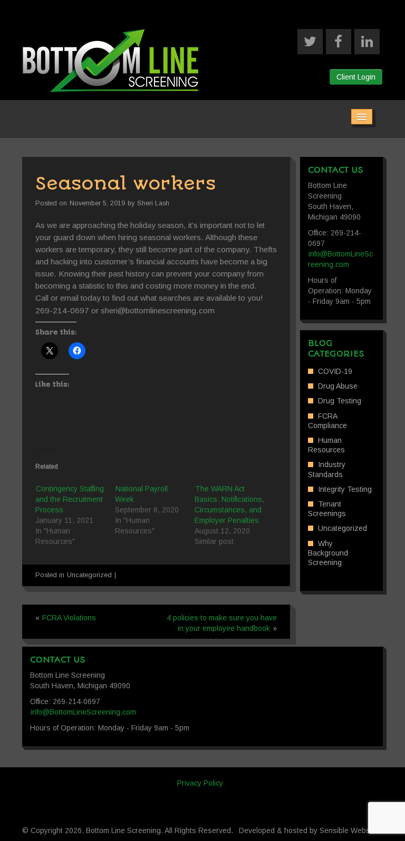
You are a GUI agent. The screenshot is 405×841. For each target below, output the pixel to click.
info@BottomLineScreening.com (83, 712)
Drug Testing (339, 401)
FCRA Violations (69, 618)
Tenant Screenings (327, 509)
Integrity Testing (345, 489)
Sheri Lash (153, 203)
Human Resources (326, 445)
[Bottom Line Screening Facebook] (338, 41)
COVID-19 (335, 371)
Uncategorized (89, 575)
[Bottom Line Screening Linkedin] (367, 41)
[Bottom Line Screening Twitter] (310, 41)
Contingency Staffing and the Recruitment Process (69, 499)
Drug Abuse (338, 386)
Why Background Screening (328, 553)
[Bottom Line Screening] (110, 60)
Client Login (355, 77)
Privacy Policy (200, 783)
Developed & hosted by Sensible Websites (310, 830)
